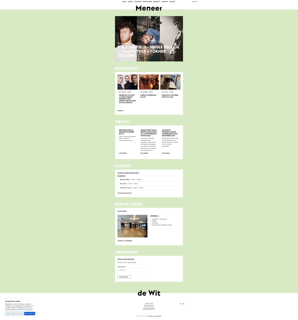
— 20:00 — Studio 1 (132, 188)
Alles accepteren (29, 313)
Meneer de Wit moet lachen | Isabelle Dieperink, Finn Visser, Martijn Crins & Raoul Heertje (127, 99)
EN (196, 1)
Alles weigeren (19, 313)
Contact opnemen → (125, 241)
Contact (172, 1)
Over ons (164, 1)
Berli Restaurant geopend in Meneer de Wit (126, 132)
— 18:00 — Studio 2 (131, 179)
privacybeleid (28, 309)
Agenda (130, 1)
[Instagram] (183, 304)
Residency (156, 1)
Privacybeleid (158, 316)
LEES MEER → (123, 153)
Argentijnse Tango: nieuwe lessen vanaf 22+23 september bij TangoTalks (149, 133)
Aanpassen (9, 313)
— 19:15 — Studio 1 (129, 183)
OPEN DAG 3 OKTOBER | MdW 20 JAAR (170, 96)
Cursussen (137, 1)
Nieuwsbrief (151, 316)
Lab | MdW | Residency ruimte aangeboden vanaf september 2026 (170, 133)
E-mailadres (121, 266)
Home (124, 1)
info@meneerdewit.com (149, 308)
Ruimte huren (147, 1)
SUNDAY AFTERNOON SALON (148, 96)
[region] (20, 308)
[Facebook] (180, 304)
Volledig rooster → (125, 193)
